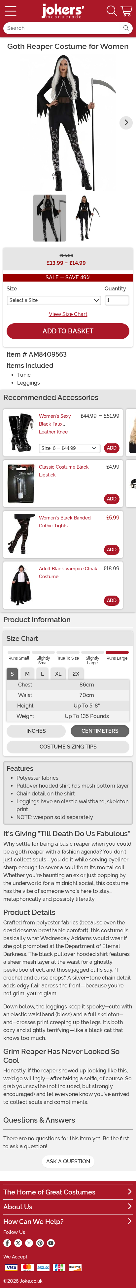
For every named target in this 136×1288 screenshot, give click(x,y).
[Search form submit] (126, 28)
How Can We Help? (33, 1222)
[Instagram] (29, 1243)
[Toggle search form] (112, 11)
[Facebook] (7, 1243)
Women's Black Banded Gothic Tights (65, 521)
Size (12, 288)
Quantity (115, 288)
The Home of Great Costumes (49, 1192)
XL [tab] (58, 674)
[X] (18, 1243)
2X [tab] (76, 674)
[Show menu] (10, 11)
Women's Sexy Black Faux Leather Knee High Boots (55, 427)
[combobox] (61, 28)
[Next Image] (126, 122)
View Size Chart (68, 314)
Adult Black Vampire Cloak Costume (68, 572)
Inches (36, 731)
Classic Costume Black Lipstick (64, 470)
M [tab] (27, 674)
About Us (17, 1207)
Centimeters (100, 731)
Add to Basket (68, 331)
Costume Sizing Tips (68, 747)
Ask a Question (68, 1161)
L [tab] (42, 674)
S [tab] (12, 674)
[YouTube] (51, 1243)
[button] (127, 11)
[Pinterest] (40, 1243)
